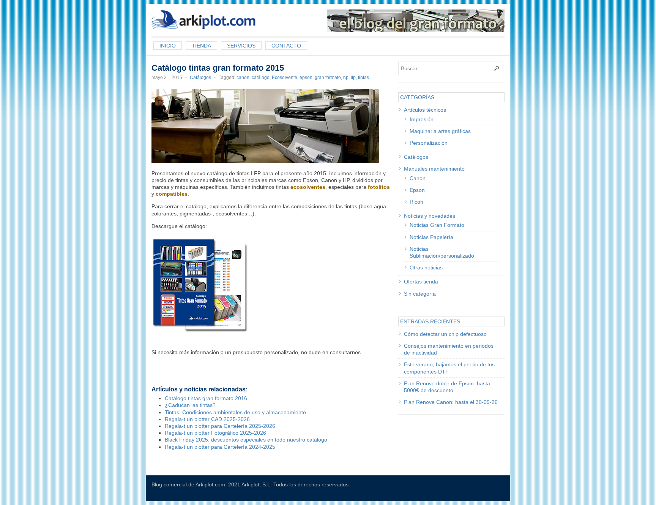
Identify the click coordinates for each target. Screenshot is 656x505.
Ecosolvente (284, 77)
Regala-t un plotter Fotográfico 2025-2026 (215, 433)
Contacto (286, 46)
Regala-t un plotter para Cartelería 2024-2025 (220, 447)
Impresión (422, 119)
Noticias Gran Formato (437, 225)
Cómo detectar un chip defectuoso (445, 334)
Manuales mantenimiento (434, 169)
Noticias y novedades (429, 216)
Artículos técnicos (425, 110)
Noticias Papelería (431, 237)
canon (243, 77)
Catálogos (200, 77)
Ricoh (416, 202)
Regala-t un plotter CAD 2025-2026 (207, 419)
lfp (353, 77)
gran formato (328, 77)
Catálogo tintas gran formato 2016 (206, 398)
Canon (418, 178)
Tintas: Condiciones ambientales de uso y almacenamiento (235, 412)
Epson (417, 190)
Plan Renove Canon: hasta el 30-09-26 (451, 402)
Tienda (201, 46)
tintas (363, 77)
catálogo (261, 77)
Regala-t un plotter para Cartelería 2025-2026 (220, 426)
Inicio (167, 46)
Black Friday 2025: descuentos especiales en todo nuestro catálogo (246, 440)
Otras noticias (426, 267)
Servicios (241, 46)
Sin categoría (420, 294)
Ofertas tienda (421, 282)
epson (306, 77)
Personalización (429, 143)
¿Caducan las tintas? (190, 405)
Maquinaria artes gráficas (440, 131)
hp (345, 77)
